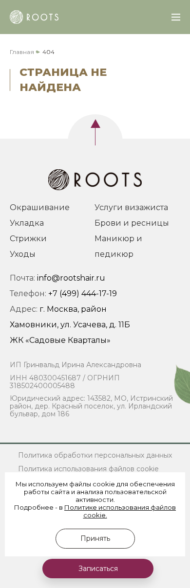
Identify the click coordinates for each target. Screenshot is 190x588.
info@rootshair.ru (71, 278)
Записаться (98, 568)
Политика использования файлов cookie (88, 469)
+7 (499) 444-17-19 (82, 293)
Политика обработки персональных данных (95, 455)
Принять (95, 538)
